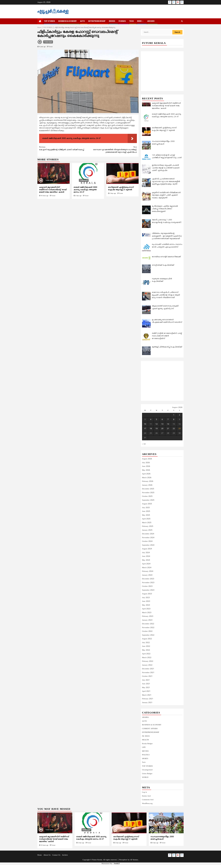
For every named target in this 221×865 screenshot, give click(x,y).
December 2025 (148, 489)
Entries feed (146, 796)
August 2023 (147, 594)
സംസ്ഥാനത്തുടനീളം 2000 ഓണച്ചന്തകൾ (162, 838)
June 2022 (146, 646)
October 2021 (147, 676)
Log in (144, 792)
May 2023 (146, 605)
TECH (131, 21)
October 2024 (147, 541)
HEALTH (145, 740)
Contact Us (56, 855)
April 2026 (146, 474)
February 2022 (147, 661)
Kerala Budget (147, 744)
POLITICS (146, 755)
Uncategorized (147, 770)
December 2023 (148, 579)
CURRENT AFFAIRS (150, 729)
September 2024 (148, 545)
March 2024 (146, 568)
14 (168, 424)
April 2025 (146, 519)
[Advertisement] (88, 218)
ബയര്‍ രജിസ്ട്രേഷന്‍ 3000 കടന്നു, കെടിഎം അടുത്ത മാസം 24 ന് (85, 189)
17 (145, 429)
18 (151, 429)
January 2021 (147, 703)
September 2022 (148, 635)
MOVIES (112, 21)
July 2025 (146, 508)
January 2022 (147, 665)
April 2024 (146, 564)
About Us (47, 855)
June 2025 (146, 511)
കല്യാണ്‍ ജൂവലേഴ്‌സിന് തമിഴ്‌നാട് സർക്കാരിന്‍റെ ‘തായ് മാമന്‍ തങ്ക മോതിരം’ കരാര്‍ (53, 189)
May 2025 (146, 515)
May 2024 (146, 560)
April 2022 (146, 654)
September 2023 (148, 590)
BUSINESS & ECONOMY (67, 21)
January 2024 (147, 575)
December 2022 (148, 624)
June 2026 (146, 466)
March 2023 (146, 613)
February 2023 (147, 616)
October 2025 (147, 496)
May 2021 (146, 688)
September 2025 (148, 500)
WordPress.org (147, 803)
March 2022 (146, 658)
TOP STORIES (49, 21)
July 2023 (146, 598)
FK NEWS (122, 21)
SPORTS (145, 759)
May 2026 (146, 470)
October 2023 (147, 586)
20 (162, 429)
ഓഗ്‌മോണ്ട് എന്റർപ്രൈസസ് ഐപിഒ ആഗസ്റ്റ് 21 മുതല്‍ (121, 188)
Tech (143, 762)
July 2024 (146, 553)
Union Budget (147, 774)
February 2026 (147, 481)
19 (157, 429)
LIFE (144, 747)
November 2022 (148, 628)
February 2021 (147, 699)
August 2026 (147, 459)
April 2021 (146, 691)
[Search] (181, 21)
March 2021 (146, 695)
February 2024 (147, 571)
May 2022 (146, 650)
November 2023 (148, 583)
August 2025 (147, 504)
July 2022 (146, 643)
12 (157, 424)
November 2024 (148, 538)
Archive (151, 21)
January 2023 (147, 620)
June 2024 (146, 556)
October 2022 (147, 631)
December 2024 (148, 534)
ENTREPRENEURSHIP (96, 21)
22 (174, 429)
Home (39, 855)
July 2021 (146, 680)
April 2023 (146, 609)
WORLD (145, 777)
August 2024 (147, 549)
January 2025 (147, 530)
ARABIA (145, 717)
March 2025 (146, 523)
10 (145, 424)
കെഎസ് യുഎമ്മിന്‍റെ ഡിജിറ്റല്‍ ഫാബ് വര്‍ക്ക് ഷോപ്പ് (61, 148)
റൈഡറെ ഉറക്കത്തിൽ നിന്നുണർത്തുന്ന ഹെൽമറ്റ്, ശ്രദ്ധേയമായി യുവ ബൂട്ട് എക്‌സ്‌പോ (115, 149)
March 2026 (146, 478)
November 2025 (148, 493)
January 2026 (147, 485)
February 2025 (147, 526)
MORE (139, 21)
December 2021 (148, 669)
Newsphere (123, 860)
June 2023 (146, 601)
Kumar (51, 47)
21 (168, 429)
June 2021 (146, 684)
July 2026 (146, 463)
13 (162, 424)
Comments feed (147, 800)
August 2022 (147, 639)
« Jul (144, 444)
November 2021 (148, 673)
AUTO (82, 21)
